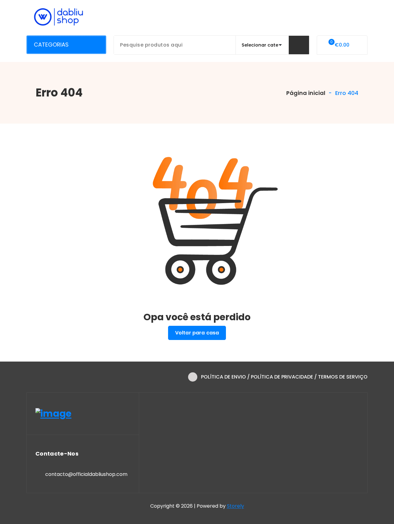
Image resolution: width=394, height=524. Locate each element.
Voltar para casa (197, 332)
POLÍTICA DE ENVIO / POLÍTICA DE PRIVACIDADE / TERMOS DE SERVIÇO (284, 376)
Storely (235, 506)
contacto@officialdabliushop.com (86, 474)
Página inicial (305, 93)
